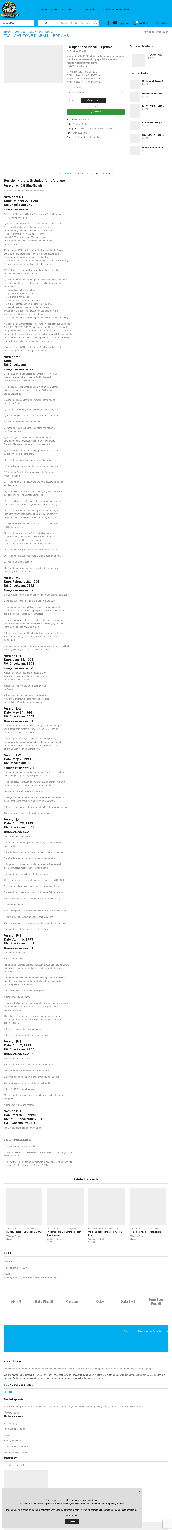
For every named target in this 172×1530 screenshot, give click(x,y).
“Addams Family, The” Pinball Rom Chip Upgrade (64, 1233)
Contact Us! (9, 1342)
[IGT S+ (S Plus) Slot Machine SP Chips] (135, 111)
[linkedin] (91, 137)
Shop (45, 9)
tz (81, 133)
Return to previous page (156, 32)
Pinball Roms (18, 32)
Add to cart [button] (25, 1221)
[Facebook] (108, 23)
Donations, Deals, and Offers (79, 9)
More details (72, 1516)
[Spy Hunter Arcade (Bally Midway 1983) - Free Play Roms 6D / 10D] (135, 138)
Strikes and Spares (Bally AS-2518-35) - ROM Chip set (153, 81)
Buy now (97, 112)
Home (7, 32)
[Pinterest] (84, 137)
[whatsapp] (94, 137)
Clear (122, 92)
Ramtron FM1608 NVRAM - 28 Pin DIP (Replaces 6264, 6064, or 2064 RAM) (155, 55)
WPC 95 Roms (74, 87)
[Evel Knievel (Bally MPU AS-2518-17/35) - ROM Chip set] (135, 125)
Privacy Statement (12, 1440)
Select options (67, 1221)
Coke (100, 1301)
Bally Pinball (44, 1301)
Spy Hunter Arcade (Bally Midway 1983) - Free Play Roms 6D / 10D (153, 135)
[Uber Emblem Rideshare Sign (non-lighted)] (135, 150)
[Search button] (95, 23)
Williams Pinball (81, 119)
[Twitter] (75, 137)
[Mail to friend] (87, 137)
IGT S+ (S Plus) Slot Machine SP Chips (153, 106)
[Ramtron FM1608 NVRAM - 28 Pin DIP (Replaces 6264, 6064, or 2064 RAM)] (138, 60)
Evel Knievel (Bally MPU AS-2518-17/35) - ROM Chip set (153, 122)
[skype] (97, 137)
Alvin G (16, 1301)
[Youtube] (115, 23)
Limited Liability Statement (16, 1453)
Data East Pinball (156, 1301)
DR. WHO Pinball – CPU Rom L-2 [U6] (24, 1232)
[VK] (81, 137)
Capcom (72, 1301)
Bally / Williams (35, 32)
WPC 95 (49, 32)
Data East (128, 1301)
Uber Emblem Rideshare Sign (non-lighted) (153, 147)
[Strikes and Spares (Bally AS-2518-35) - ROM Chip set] (135, 84)
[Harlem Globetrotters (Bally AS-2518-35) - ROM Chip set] (135, 97)
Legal (6, 1435)
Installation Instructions (115, 9)
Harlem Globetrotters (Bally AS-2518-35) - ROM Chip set (153, 93)
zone (85, 133)
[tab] (65, 173)
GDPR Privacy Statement (16, 1446)
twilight (76, 133)
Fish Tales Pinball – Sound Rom (145, 1232)
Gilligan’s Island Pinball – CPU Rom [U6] (105, 1233)
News (54, 9)
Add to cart (94, 100)
